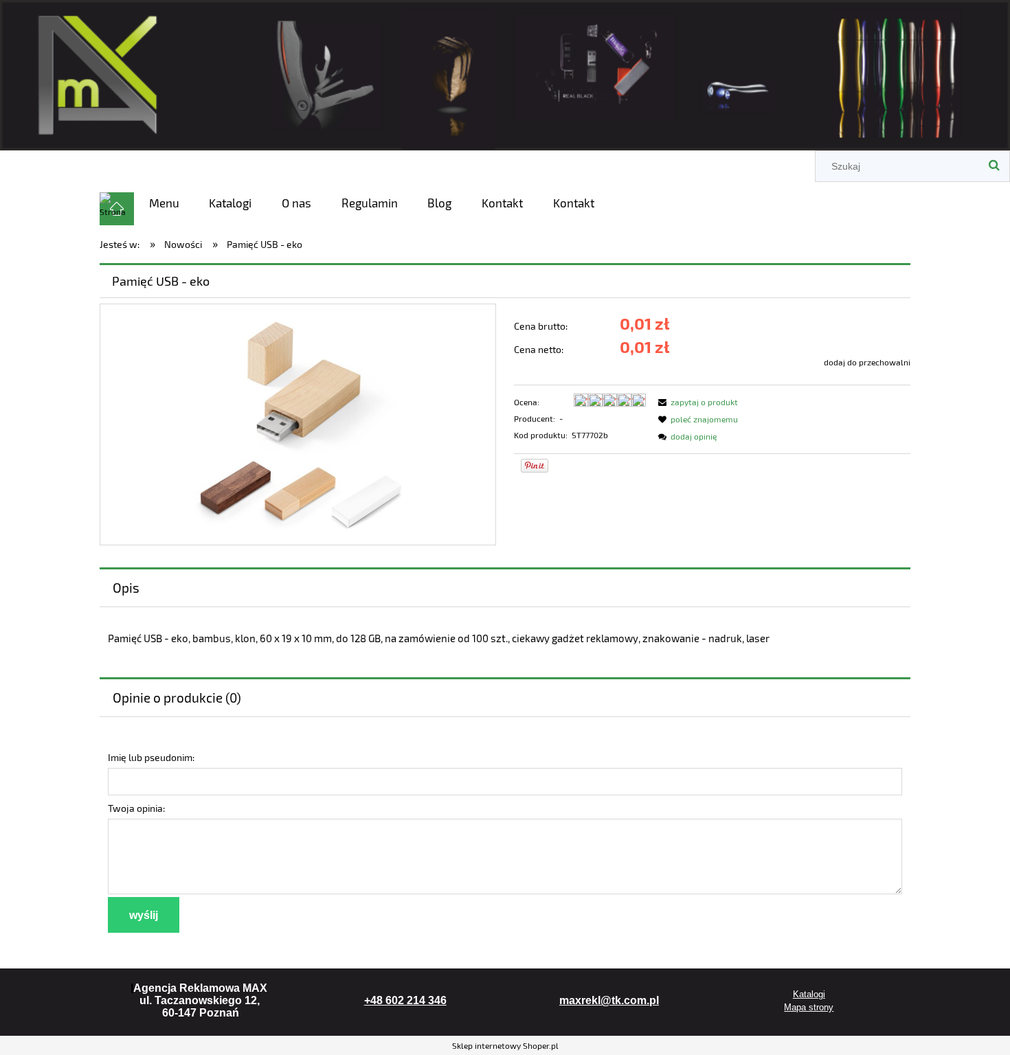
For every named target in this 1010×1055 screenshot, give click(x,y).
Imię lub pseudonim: (151, 757)
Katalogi (809, 994)
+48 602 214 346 (405, 1000)
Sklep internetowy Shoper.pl (505, 1045)
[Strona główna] (505, 72)
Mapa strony (808, 1007)
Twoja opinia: (136, 808)
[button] (696, 402)
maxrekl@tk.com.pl (609, 1000)
